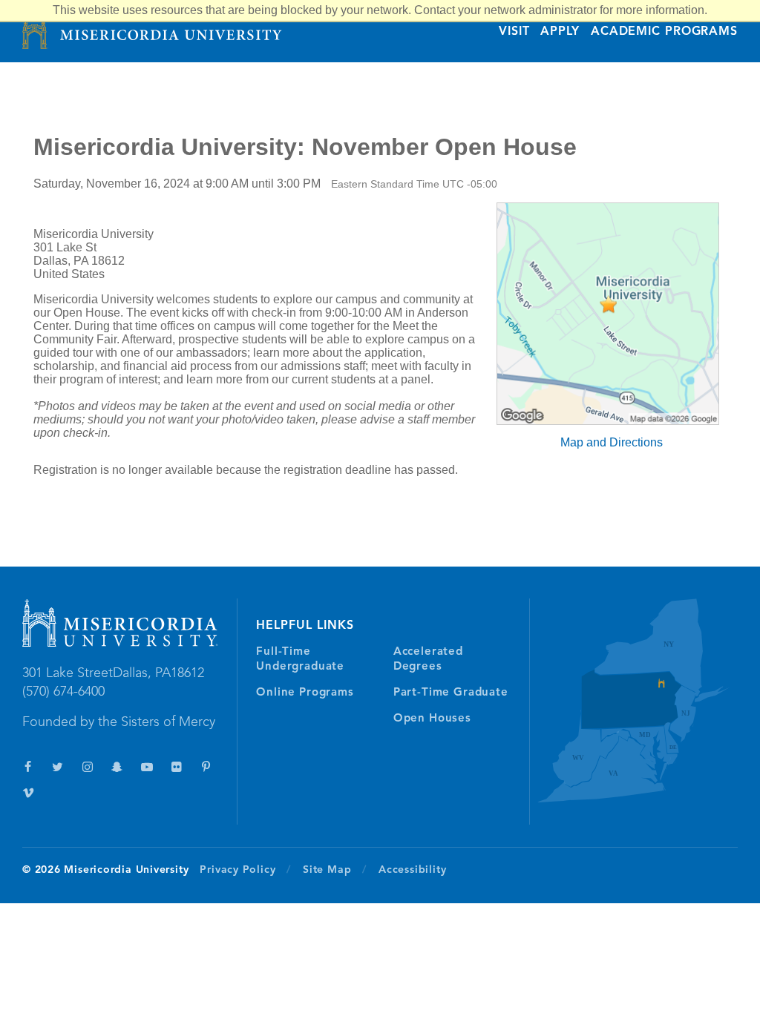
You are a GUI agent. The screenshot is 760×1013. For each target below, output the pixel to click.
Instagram (87, 767)
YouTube (147, 767)
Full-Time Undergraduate (300, 660)
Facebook (28, 767)
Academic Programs (664, 32)
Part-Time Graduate (450, 693)
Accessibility (412, 870)
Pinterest (206, 767)
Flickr (176, 767)
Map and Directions (611, 442)
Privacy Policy (237, 870)
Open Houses (432, 719)
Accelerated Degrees (428, 660)
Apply (559, 32)
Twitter (58, 767)
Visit (514, 32)
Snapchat (117, 767)
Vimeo (28, 793)
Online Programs (304, 693)
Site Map (327, 870)
